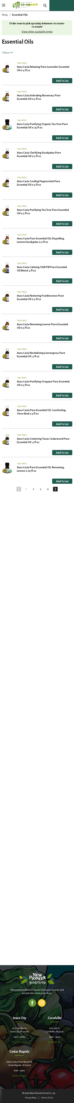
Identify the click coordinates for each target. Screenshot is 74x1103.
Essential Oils (20, 14)
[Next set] (55, 489)
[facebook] (32, 1002)
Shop (5, 14)
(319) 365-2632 (19, 1075)
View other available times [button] (37, 31)
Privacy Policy (31, 1098)
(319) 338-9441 (19, 1042)
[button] (62, 80)
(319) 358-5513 (54, 1042)
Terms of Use (47, 1098)
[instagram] (42, 1002)
